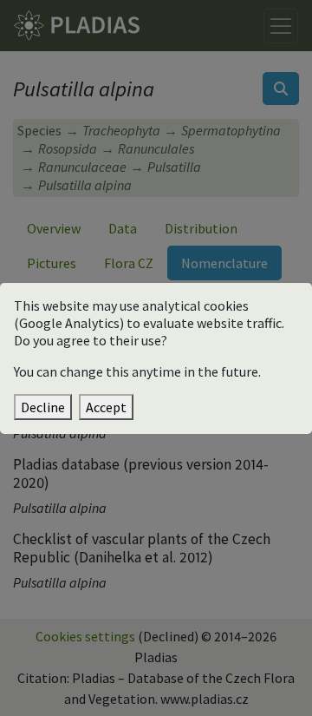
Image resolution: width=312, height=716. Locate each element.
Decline (43, 407)
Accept (106, 407)
